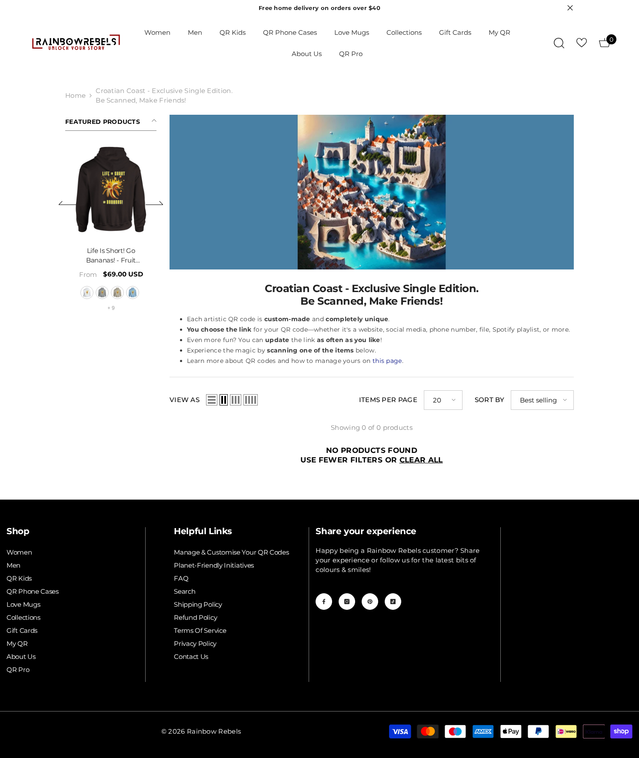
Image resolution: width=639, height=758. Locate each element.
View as (185, 400)
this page (387, 361)
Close (570, 8)
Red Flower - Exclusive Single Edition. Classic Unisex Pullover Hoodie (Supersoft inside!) (128, 255)
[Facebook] (324, 601)
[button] (67, 203)
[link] (372, 192)
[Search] (559, 42)
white (104, 292)
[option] (128, 233)
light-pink (119, 292)
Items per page (388, 400)
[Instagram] (347, 601)
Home (75, 95)
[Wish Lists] (581, 42)
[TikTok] (393, 601)
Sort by (489, 400)
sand (134, 292)
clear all (421, 459)
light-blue (149, 292)
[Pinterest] (370, 601)
